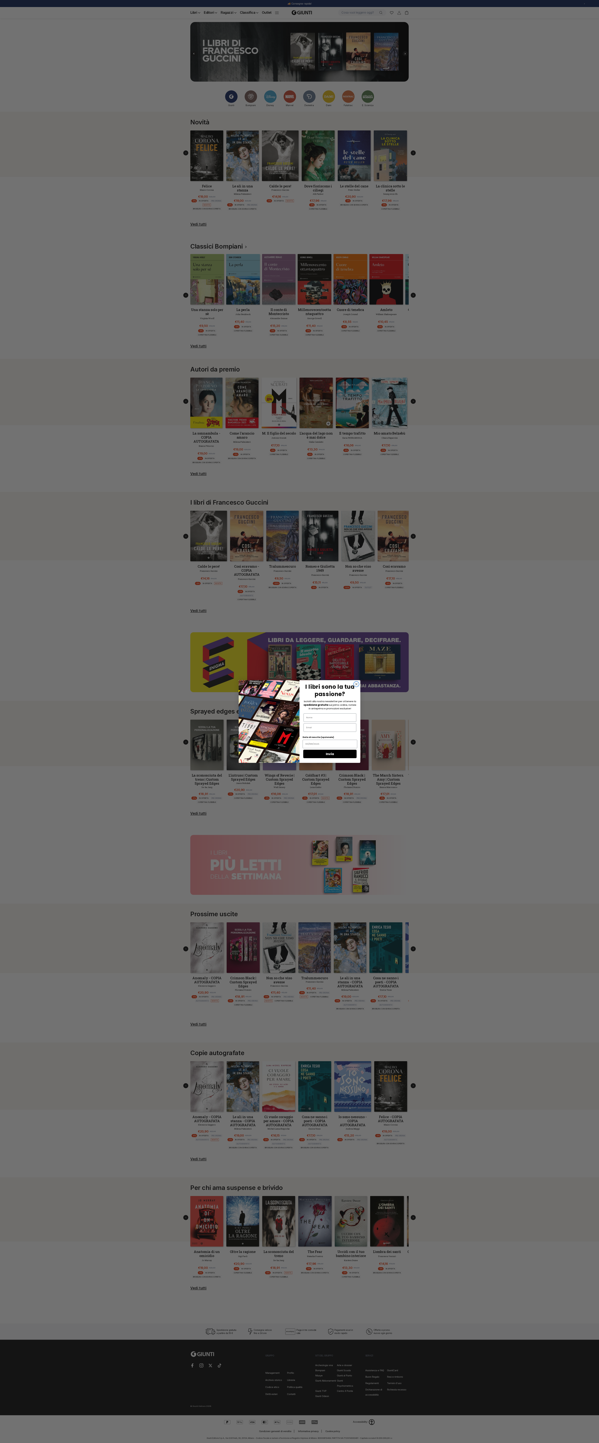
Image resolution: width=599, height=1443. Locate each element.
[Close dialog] (356, 684)
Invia (330, 754)
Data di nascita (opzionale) (318, 737)
